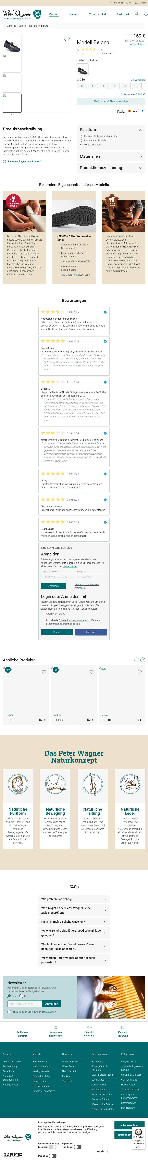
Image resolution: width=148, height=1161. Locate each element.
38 (103, 86)
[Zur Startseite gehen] (22, 14)
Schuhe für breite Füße (103, 1109)
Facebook (91, 632)
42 (125, 86)
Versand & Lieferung (13, 1061)
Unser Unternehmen (72, 1061)
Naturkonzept (69, 1071)
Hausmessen (39, 1081)
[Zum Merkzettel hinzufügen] (67, 38)
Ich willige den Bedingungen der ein (34, 1011)
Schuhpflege (98, 1079)
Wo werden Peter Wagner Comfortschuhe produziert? (68, 960)
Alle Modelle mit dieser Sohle (75, 274)
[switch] (138, 1146)
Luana (11, 720)
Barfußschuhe (128, 1107)
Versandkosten (137, 44)
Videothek (67, 1081)
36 (82, 86)
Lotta (106, 720)
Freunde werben (41, 1086)
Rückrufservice (40, 1061)
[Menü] (143, 1128)
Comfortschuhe (129, 1079)
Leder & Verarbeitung (102, 1074)
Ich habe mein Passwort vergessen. (87, 586)
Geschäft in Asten (41, 1076)
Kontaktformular (41, 1066)
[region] (37, 74)
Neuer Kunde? (70, 566)
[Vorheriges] (12, 32)
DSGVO (49, 1011)
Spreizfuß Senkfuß (130, 1089)
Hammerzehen (128, 1103)
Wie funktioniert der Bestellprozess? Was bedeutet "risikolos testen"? (67, 946)
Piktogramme (98, 1089)
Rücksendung (10, 1066)
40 (114, 86)
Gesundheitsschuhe (102, 1094)
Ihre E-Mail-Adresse (49, 572)
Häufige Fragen (10, 1084)
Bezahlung (8, 1071)
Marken (66, 1076)
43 (136, 86)
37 (92, 86)
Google (57, 632)
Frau (14, 996)
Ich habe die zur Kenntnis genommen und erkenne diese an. (73, 622)
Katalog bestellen (41, 1071)
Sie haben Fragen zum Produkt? (24, 161)
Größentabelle (138, 79)
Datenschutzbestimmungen (73, 620)
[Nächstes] (12, 114)
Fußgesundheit (128, 1061)
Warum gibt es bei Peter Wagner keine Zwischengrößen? (66, 910)
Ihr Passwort (80, 572)
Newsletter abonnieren (44, 1091)
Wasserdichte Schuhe (102, 1104)
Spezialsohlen (99, 1084)
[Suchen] (137, 14)
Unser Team (68, 1066)
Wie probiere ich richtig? (56, 899)
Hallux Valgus (128, 1084)
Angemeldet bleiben (56, 613)
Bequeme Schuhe (100, 1099)
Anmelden (53, 586)
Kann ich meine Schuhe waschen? (63, 921)
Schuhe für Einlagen (131, 1074)
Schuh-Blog (97, 1061)
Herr (26, 996)
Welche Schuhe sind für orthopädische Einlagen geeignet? (71, 933)
